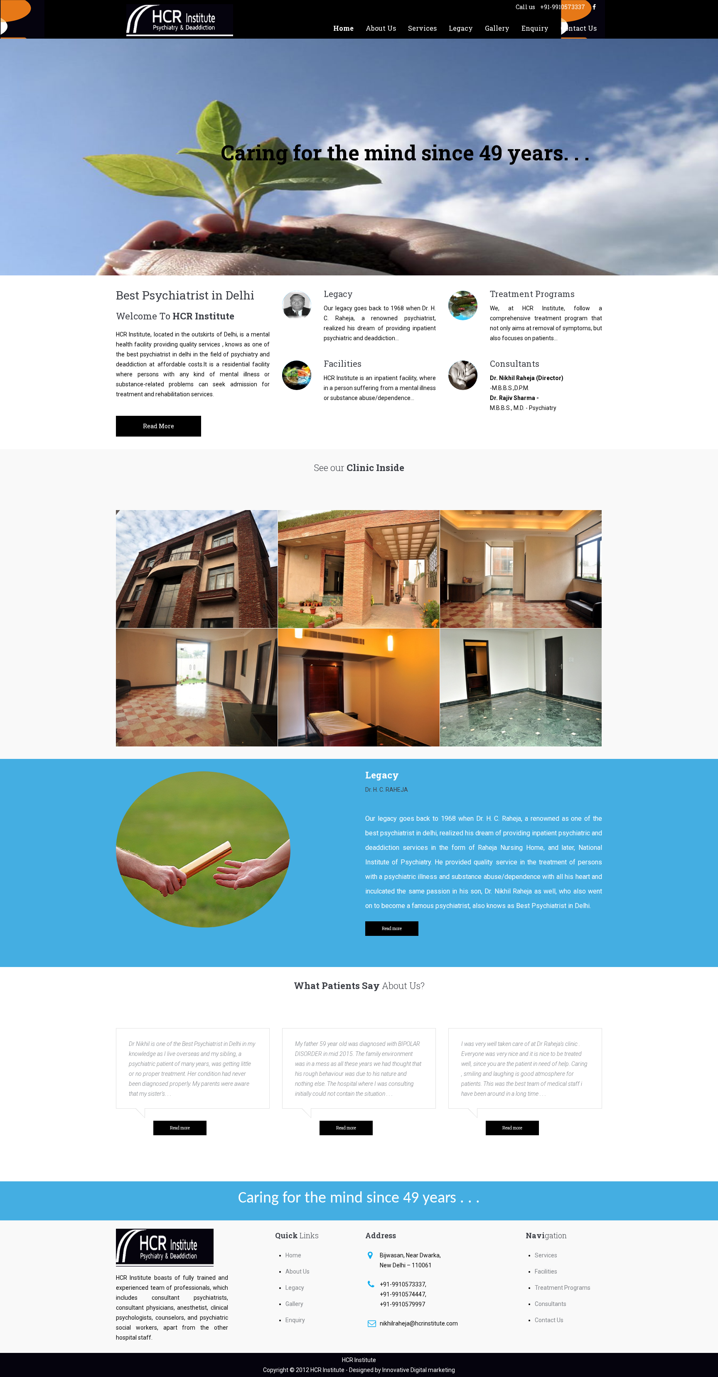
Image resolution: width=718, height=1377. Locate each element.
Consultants (514, 363)
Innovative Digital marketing (418, 1370)
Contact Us (579, 28)
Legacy (461, 28)
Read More (158, 426)
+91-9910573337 (563, 7)
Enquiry (534, 28)
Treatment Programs (532, 293)
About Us (381, 28)
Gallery (497, 28)
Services (422, 28)
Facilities (342, 363)
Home (343, 28)
